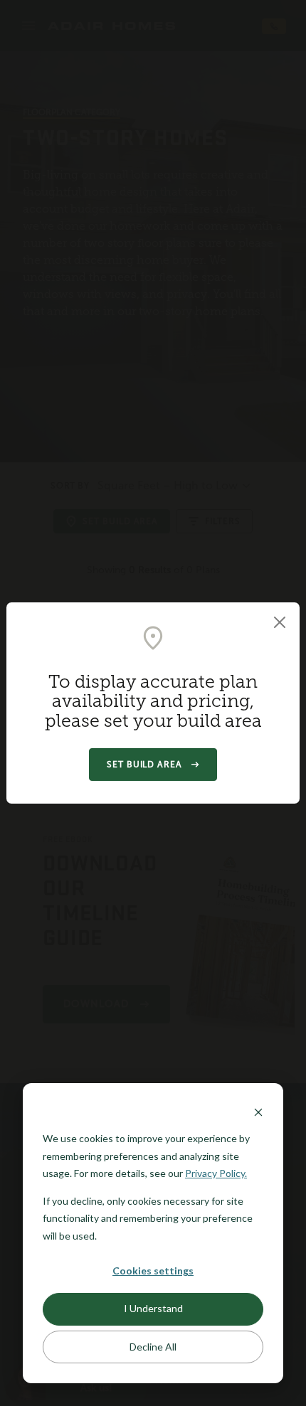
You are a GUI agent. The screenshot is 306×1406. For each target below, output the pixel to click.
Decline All (153, 1347)
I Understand (153, 1308)
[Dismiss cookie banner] (258, 1112)
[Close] (279, 622)
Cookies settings (153, 1270)
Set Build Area (144, 764)
